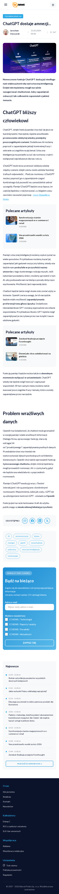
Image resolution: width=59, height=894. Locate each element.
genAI (22, 543)
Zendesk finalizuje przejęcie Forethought (27, 755)
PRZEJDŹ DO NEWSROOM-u (29, 764)
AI (9, 536)
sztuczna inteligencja (31, 549)
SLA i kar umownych (12, 831)
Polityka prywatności (12, 870)
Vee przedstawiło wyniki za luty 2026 (25, 744)
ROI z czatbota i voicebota (14, 826)
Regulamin (7, 875)
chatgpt (11, 543)
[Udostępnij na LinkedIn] (40, 521)
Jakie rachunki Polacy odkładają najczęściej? (28, 691)
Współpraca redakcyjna (13, 851)
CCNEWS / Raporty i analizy (22, 624)
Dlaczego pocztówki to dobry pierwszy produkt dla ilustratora (31, 703)
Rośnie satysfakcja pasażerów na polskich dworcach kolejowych (27, 679)
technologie (13, 556)
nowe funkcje (36, 543)
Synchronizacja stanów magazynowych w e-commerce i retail (28, 732)
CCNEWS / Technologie (20, 619)
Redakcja (7, 797)
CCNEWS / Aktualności (20, 634)
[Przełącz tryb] (53, 5)
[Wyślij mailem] (25, 521)
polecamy (12, 549)
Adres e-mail (11, 602)
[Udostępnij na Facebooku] (32, 521)
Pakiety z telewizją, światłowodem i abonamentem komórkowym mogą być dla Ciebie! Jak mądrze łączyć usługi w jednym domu (31, 718)
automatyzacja (21, 536)
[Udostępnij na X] (47, 521)
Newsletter (8, 806)
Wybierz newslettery (15, 616)
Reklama (6, 846)
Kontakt (6, 801)
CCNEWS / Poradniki (19, 629)
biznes (36, 536)
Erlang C (6, 821)
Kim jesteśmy (9, 792)
